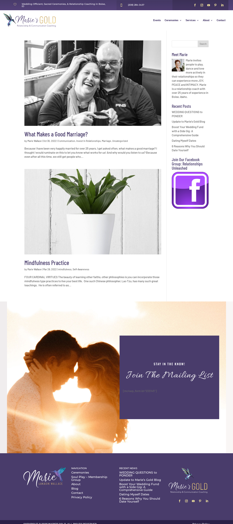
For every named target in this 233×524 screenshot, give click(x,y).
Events (157, 20)
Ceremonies (171, 20)
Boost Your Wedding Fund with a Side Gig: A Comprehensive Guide (187, 131)
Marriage (106, 140)
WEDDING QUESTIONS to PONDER (138, 474)
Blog (74, 488)
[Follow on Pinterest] (215, 5)
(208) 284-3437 (136, 4)
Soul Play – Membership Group (89, 478)
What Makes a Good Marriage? (56, 134)
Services (191, 20)
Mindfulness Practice (46, 262)
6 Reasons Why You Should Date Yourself (139, 500)
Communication (66, 140)
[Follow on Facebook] (195, 5)
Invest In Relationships (88, 140)
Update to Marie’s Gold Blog (188, 121)
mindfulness (64, 269)
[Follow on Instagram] (202, 5)
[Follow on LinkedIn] (222, 5)
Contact (221, 20)
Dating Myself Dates (184, 140)
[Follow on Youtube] (208, 5)
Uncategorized (120, 140)
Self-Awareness (81, 269)
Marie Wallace (34, 140)
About (206, 20)
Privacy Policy (81, 497)
